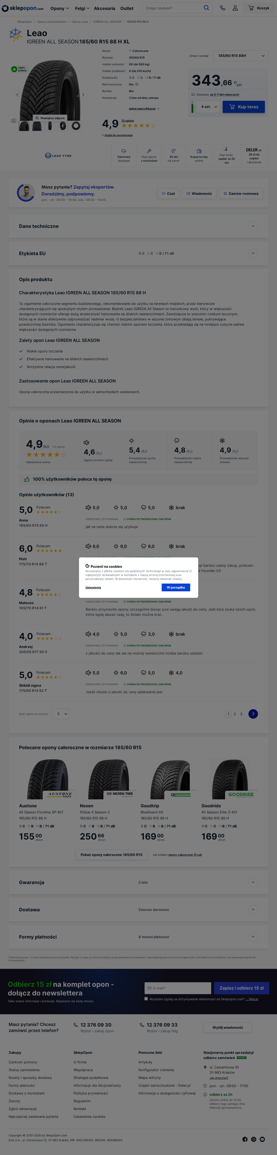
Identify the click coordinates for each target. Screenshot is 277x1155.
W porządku (176, 587)
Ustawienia (93, 587)
